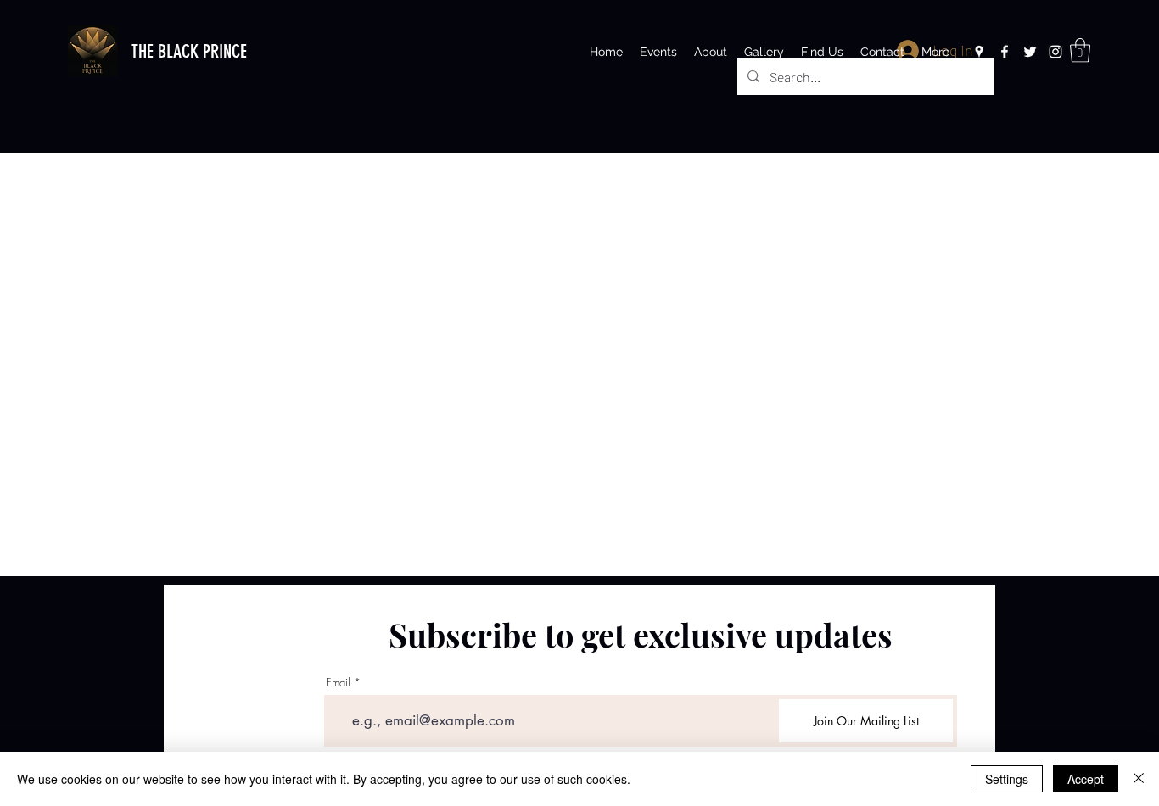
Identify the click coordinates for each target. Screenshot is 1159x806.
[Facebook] (1004, 51)
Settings (1006, 778)
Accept (1085, 778)
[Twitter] (1030, 51)
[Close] (1138, 778)
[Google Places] (979, 51)
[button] (1080, 50)
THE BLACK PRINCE (189, 51)
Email (338, 682)
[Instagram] (1055, 51)
